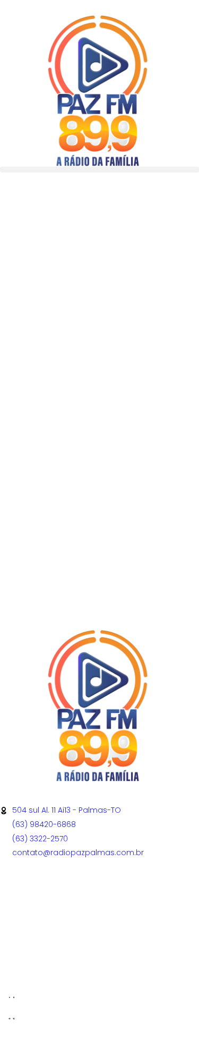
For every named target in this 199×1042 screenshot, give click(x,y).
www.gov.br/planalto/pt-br (50, 938)
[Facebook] (13, 894)
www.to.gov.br (26, 945)
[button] (99, 170)
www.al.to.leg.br (29, 953)
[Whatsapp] (42, 894)
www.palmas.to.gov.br (42, 960)
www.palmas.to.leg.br (40, 967)
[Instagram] (70, 894)
